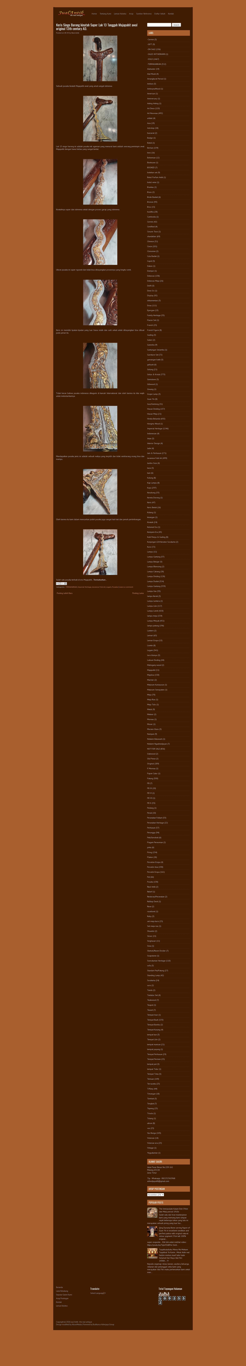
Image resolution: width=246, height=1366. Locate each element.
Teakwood (151, 1000)
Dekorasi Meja (153, 281)
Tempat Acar (152, 1015)
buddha (150, 211)
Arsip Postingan (62, 1298)
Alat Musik (151, 74)
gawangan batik (153, 359)
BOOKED (151, 167)
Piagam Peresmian (155, 842)
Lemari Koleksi (120, 13)
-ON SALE (151, 49)
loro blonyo (152, 655)
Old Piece (151, 758)
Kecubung (151, 492)
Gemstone (151, 379)
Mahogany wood (154, 665)
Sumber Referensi (144, 13)
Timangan (151, 1093)
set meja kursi (153, 921)
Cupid (149, 261)
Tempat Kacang (153, 1029)
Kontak (171, 13)
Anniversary (152, 98)
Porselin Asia (152, 867)
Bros (149, 207)
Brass (149, 192)
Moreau (150, 719)
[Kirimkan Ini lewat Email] (57, 583)
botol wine (151, 182)
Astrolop (150, 128)
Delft (149, 285)
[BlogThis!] (60, 583)
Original (150, 763)
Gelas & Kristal (153, 374)
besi (149, 152)
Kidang (150, 512)
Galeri (149, 340)
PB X (149, 803)
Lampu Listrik (152, 611)
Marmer (150, 680)
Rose (149, 906)
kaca (149, 468)
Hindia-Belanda (153, 418)
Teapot (150, 1005)
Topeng (150, 1108)
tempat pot (152, 1064)
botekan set (152, 172)
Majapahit (151, 670)
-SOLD (150, 59)
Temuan (150, 1079)
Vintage (150, 1148)
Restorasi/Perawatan (155, 896)
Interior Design (153, 443)
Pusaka (115, 587)
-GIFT (149, 44)
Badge (150, 138)
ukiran (149, 1123)
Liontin (150, 645)
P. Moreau (151, 768)
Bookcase (151, 162)
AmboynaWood (153, 88)
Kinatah (150, 522)
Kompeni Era (152, 532)
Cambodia (151, 216)
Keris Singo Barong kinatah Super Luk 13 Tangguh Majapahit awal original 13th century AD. (96, 26)
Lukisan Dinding (153, 660)
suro (149, 985)
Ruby (149, 916)
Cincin (149, 246)
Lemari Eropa (152, 640)
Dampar (150, 271)
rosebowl (151, 911)
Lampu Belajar (153, 561)
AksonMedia (77, 1324)
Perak (149, 813)
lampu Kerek (152, 596)
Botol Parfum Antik (155, 177)
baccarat (150, 133)
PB (148, 783)
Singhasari (151, 941)
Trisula (150, 1113)
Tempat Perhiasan (154, 1054)
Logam (108, 587)
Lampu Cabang (153, 571)
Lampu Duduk (153, 581)
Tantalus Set (152, 995)
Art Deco (151, 108)
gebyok (150, 364)
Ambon (150, 83)
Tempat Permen (154, 1059)
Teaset (150, 1010)
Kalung (150, 478)
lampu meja (152, 616)
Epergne (150, 310)
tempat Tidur (152, 1069)
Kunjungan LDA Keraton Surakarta (161, 542)
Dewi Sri (150, 290)
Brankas (150, 187)
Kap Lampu (152, 482)
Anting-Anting (152, 103)
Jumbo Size (152, 463)
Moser (150, 724)
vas (148, 1128)
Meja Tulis (151, 704)
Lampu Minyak (153, 620)
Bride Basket (152, 197)
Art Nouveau (152, 113)
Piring (149, 852)
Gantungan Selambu (155, 349)
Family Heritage (154, 315)
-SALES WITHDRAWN (156, 54)
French (150, 325)
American (151, 93)
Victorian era (152, 1143)
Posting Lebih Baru (64, 593)
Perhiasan (151, 827)
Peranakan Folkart (154, 817)
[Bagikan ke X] (62, 583)
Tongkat (150, 1103)
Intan (149, 438)
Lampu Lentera (153, 601)
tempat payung (153, 1049)
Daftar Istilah (159, 13)
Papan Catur (152, 773)
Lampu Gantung (153, 556)
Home (94, 13)
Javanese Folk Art (98, 587)
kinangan (151, 517)
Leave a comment (126, 587)
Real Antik (151, 887)
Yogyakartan (152, 1153)
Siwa (149, 946)
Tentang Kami (105, 13)
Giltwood (151, 384)
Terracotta (151, 1083)
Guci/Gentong (153, 404)
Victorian (150, 1138)
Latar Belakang (62, 1291)
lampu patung (153, 625)
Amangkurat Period (155, 78)
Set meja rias (152, 926)
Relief (149, 891)
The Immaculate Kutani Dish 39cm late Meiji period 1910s (173, 1210)
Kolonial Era (152, 527)
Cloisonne (151, 251)
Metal (149, 709)
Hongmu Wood (153, 423)
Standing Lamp (153, 975)
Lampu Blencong (154, 566)
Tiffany (150, 1088)
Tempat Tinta (152, 1074)
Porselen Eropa (153, 862)
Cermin (150, 221)
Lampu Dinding (153, 576)
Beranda (59, 1287)
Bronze (150, 202)
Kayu (149, 487)
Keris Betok (152, 507)
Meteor (150, 714)
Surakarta (151, 980)
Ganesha (150, 344)
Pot (148, 877)
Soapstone (151, 955)
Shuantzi (150, 931)
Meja (149, 694)
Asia (149, 123)
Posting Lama (138, 593)
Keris (149, 502)
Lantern (150, 630)
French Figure (153, 330)
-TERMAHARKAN (71, 587)
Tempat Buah (152, 1020)
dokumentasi (152, 300)
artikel (149, 118)
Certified (151, 226)
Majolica (150, 675)
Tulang (150, 1118)
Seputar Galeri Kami (64, 1295)
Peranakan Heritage (155, 822)
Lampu (150, 551)
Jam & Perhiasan (154, 453)
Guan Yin (151, 399)
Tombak (150, 1098)
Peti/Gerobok (152, 837)
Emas (149, 305)
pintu (149, 847)
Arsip (131, 13)
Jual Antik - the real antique (81, 1322)
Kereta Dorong (153, 497)
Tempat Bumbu (153, 1024)
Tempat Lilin (152, 1039)
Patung (150, 778)
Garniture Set (152, 354)
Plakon (150, 857)
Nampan (150, 734)
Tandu (149, 990)
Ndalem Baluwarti (154, 739)
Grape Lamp (152, 394)
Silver (149, 936)
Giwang (150, 389)
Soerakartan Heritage (156, 960)
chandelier (151, 236)
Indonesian (151, 433)
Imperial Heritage (84, 587)
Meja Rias (151, 699)
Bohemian (151, 157)
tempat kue (152, 1034)
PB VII (149, 798)
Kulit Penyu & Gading (156, 537)
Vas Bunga (151, 1133)
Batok (149, 143)
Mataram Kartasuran (155, 684)
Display (150, 295)
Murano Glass (153, 729)
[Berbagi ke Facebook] (65, 583)
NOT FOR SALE (153, 749)
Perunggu (151, 832)
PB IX (149, 788)
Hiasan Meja (152, 414)
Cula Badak (152, 256)
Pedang (150, 808)
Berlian (150, 148)
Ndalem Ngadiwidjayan (157, 744)
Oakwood (151, 753)
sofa (149, 965)
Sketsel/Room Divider (156, 950)
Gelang (150, 369)
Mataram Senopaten (155, 689)
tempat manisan (154, 1044)
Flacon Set (151, 320)
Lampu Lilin (152, 606)
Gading (150, 335)
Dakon (149, 266)
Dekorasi (151, 276)
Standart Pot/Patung (155, 970)
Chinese (150, 241)
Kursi (149, 547)
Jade (149, 448)
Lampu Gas (152, 591)
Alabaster (151, 69)
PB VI (149, 793)
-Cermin (150, 39)
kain (148, 473)
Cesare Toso (152, 231)
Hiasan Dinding (153, 409)
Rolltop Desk (152, 901)
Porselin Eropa (153, 872)
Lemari (150, 635)
